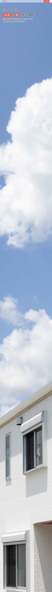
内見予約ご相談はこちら (46, 1)
